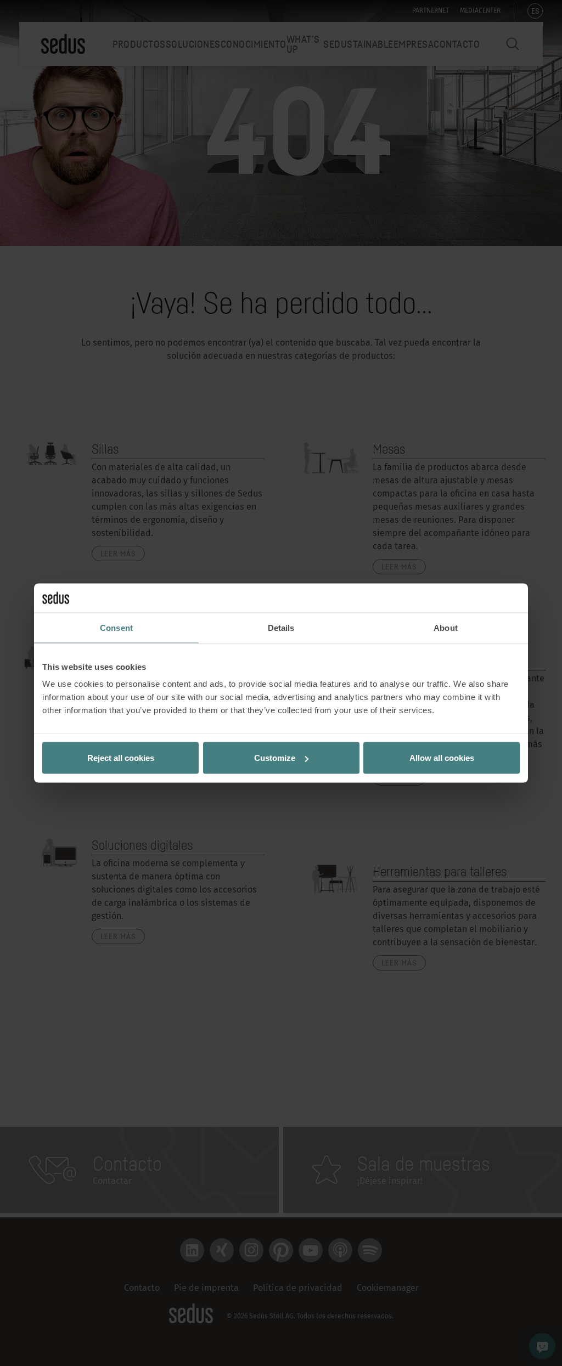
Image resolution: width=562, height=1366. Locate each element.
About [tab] (446, 627)
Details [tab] (281, 627)
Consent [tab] (116, 627)
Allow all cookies (441, 758)
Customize (274, 758)
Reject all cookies (120, 758)
